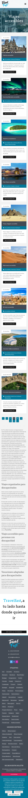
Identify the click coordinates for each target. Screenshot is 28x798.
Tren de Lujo (5, 722)
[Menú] (25, 4)
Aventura (13, 101)
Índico (21, 743)
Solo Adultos (5, 719)
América (4, 737)
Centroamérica (18, 740)
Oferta (4, 706)
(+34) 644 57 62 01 (14, 654)
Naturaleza (19, 101)
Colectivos (13, 353)
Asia (10, 737)
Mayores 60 (5, 700)
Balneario (4, 675)
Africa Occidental (7, 734)
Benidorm (12, 675)
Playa (6, 144)
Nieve (3, 703)
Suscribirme (14, 774)
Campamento (12, 678)
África (4, 731)
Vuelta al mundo (15, 722)
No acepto (18, 792)
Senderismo (15, 716)
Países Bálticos (16, 753)
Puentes (4, 713)
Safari (17, 713)
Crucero (13, 227)
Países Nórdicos (6, 756)
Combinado (5, 684)
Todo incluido (12, 144)
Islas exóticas (14, 142)
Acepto (9, 792)
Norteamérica (6, 750)
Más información (14, 794)
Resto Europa (16, 756)
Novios (20, 142)
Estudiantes (19, 687)
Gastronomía (5, 694)
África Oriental (18, 734)
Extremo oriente (12, 743)
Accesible (7, 59)
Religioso (17, 59)
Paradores (10, 706)
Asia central (17, 737)
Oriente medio (6, 753)
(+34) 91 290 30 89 (14, 651)
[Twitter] (11, 661)
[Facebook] (14, 661)
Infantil (4, 697)
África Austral (11, 731)
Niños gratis (11, 703)
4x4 (3, 671)
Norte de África (16, 746)
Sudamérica (19, 759)
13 (14, 421)
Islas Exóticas (5, 746)
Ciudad (12, 186)
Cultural (13, 59)
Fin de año (10, 690)
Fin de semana (19, 690)
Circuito (4, 681)
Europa (4, 743)
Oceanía (14, 750)
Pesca (15, 709)
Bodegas (4, 678)
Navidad (21, 700)
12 (10, 421)
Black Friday (20, 675)
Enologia (4, 687)
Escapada (11, 687)
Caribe (20, 678)
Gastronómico (15, 694)
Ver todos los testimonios (14, 632)
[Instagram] (17, 661)
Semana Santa (6, 716)
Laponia (20, 697)
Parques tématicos (7, 709)
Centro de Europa (7, 740)
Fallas (3, 690)
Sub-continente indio (8, 759)
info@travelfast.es (15, 657)
